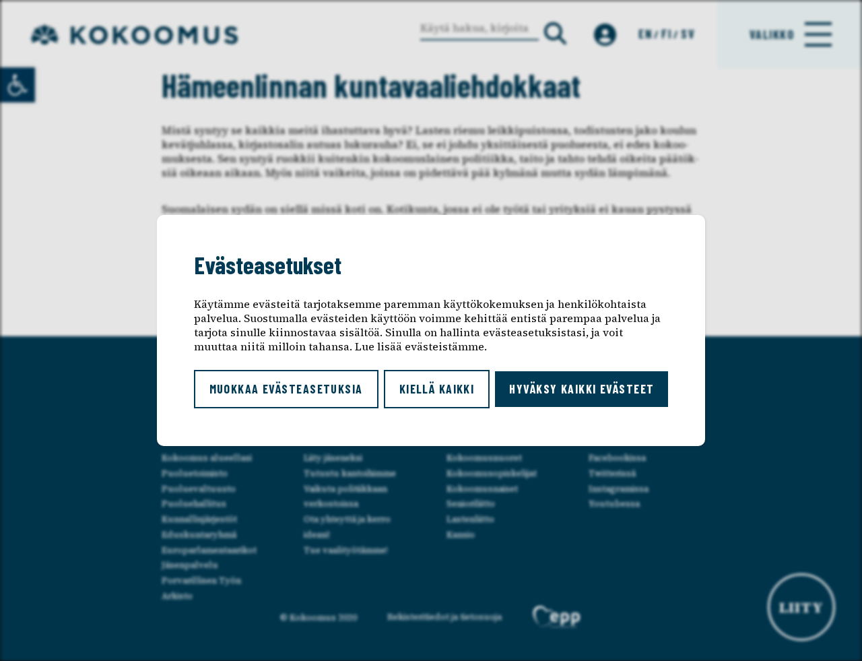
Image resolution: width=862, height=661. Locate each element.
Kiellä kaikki (437, 388)
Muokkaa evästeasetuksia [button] (286, 388)
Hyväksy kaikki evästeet (581, 388)
